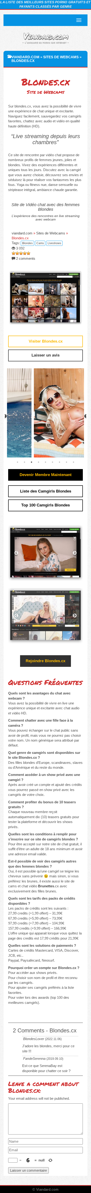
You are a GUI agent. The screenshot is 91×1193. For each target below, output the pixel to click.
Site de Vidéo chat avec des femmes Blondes (45, 207)
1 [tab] (17, 462)
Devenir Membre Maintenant (46, 475)
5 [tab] (45, 462)
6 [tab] (52, 462)
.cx (48, 886)
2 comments (25, 258)
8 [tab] (66, 462)
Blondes (27, 243)
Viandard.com (45, 35)
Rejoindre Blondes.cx (45, 661)
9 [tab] (73, 462)
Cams (40, 243)
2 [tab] (24, 462)
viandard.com (25, 57)
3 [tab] (31, 462)
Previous (4, 416)
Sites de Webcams (61, 57)
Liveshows (54, 243)
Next (74, 553)
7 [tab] (59, 462)
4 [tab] (38, 462)
